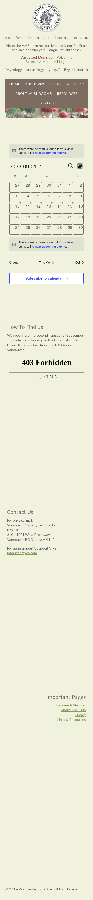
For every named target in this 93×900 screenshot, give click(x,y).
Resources (67, 93)
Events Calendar (67, 84)
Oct (77, 262)
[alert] (46, 244)
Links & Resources (71, 719)
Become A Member (40, 61)
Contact (47, 103)
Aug (16, 262)
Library (80, 715)
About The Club (73, 710)
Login (63, 61)
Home (14, 84)
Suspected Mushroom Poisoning (46, 57)
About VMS (35, 84)
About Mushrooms (33, 93)
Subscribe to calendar (43, 278)
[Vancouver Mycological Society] (46, 17)
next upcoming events (50, 152)
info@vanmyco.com (22, 553)
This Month (46, 262)
